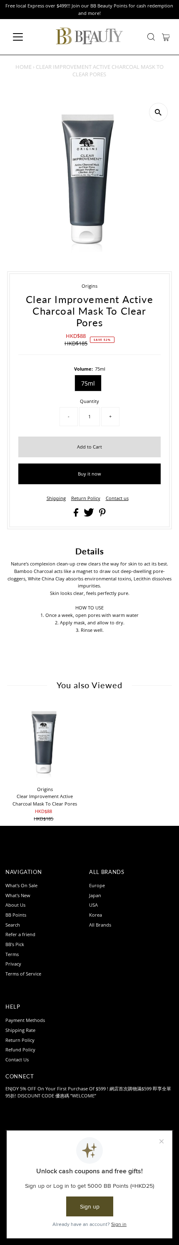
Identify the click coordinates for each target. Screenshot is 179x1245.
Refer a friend (20, 934)
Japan (95, 895)
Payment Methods (25, 1020)
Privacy (13, 964)
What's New (17, 895)
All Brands (100, 925)
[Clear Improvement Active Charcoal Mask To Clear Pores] (45, 743)
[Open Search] (151, 37)
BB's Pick (14, 944)
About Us (15, 905)
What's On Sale (21, 885)
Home (23, 66)
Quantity (89, 401)
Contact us (117, 498)
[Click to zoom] (158, 112)
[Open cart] (166, 37)
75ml (88, 383)
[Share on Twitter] (89, 515)
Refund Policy (20, 1049)
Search (12, 925)
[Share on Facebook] (77, 515)
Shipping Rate (20, 1030)
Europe (97, 885)
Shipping (56, 498)
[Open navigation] (26, 37)
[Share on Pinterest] (102, 515)
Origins (89, 286)
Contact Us (17, 1059)
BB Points (15, 915)
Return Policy (85, 498)
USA (93, 905)
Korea (95, 915)
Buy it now (89, 474)
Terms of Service (23, 974)
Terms (12, 954)
